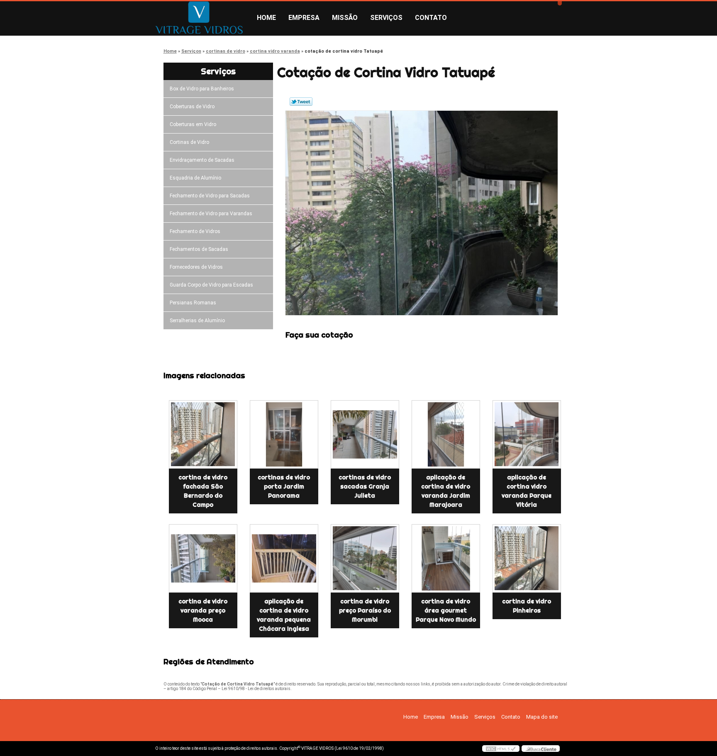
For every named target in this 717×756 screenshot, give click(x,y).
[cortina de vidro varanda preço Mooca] (203, 558)
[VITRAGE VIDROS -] (203, 17)
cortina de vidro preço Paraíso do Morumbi (365, 610)
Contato (431, 18)
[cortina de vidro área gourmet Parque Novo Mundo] (446, 558)
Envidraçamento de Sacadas (202, 160)
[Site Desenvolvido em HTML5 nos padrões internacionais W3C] (500, 748)
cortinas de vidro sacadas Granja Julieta (365, 486)
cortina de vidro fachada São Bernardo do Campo (202, 491)
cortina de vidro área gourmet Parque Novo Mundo (446, 610)
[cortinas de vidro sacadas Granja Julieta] (365, 434)
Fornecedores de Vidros (196, 267)
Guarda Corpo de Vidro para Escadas (211, 285)
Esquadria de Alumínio (195, 178)
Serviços (386, 18)
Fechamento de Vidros (195, 231)
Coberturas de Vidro (192, 106)
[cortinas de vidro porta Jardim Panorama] (284, 434)
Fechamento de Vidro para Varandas (211, 213)
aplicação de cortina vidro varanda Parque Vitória (526, 491)
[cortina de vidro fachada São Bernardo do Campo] (203, 434)
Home (266, 18)
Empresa (303, 18)
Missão (345, 18)
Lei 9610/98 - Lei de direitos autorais (256, 688)
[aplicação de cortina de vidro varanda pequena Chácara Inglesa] (284, 558)
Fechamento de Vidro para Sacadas (210, 196)
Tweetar (301, 101)
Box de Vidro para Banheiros (202, 89)
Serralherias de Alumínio (197, 320)
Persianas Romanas (193, 303)
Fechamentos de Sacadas (199, 249)
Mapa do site (542, 717)
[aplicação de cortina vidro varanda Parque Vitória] (527, 434)
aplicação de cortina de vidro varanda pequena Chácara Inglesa (284, 615)
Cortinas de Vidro (189, 142)
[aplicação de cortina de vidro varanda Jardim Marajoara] (446, 434)
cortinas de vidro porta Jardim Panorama (284, 486)
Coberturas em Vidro (193, 124)
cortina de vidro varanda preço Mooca (202, 610)
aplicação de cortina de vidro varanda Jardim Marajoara (445, 491)
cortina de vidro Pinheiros (526, 606)
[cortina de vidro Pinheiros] (527, 558)
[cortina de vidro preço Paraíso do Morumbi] (365, 558)
